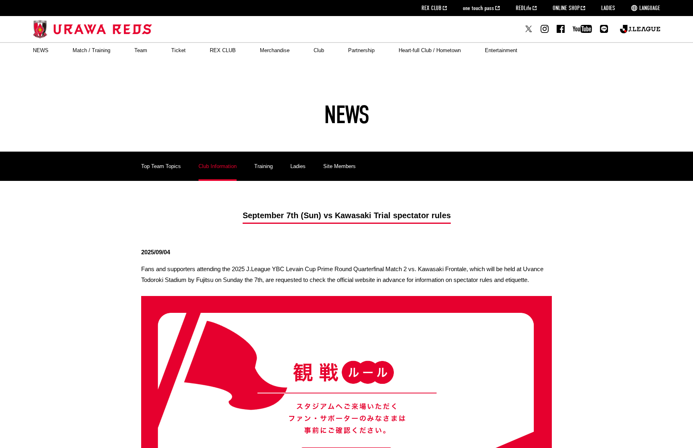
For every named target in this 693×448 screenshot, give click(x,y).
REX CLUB (431, 8)
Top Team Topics (161, 166)
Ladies (298, 166)
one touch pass (478, 8)
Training (263, 166)
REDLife (523, 8)
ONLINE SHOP (566, 8)
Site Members (339, 166)
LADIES (608, 8)
